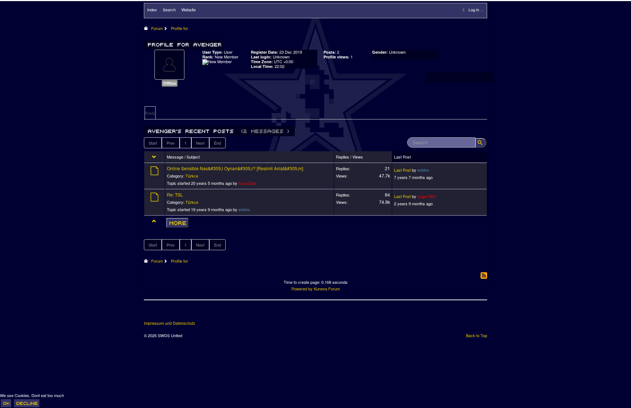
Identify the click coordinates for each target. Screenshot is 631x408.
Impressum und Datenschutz (169, 323)
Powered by (302, 288)
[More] (177, 223)
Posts (150, 113)
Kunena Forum (327, 288)
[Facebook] (150, 313)
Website (188, 9)
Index (152, 9)
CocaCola (247, 183)
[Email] (190, 313)
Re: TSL (175, 194)
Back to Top (476, 335)
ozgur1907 (426, 196)
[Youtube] (177, 313)
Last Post (402, 170)
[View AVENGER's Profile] (169, 64)
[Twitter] (163, 313)
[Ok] (6, 403)
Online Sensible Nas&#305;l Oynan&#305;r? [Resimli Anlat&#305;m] (235, 168)
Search (169, 9)
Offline (169, 83)
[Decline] (26, 403)
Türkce (192, 176)
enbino (423, 170)
